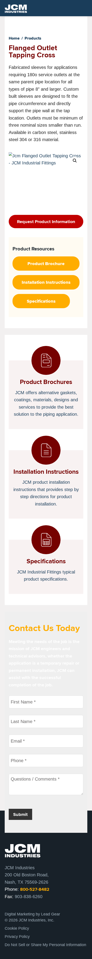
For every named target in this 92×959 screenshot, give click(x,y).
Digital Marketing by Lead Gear (32, 914)
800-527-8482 (34, 889)
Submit (20, 814)
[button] (75, 161)
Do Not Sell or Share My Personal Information (45, 945)
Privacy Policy (17, 936)
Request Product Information (46, 221)
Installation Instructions (46, 282)
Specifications (41, 301)
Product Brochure (46, 263)
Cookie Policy (17, 928)
